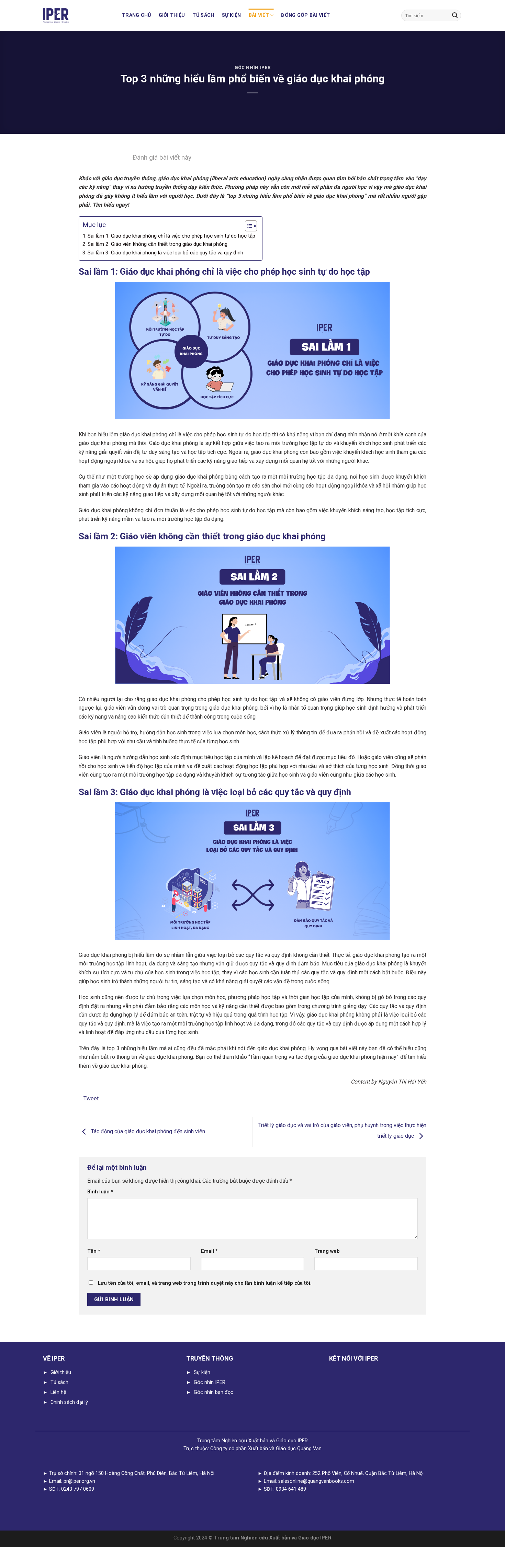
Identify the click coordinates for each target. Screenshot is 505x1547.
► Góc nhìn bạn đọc (209, 1392)
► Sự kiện (198, 1372)
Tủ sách (203, 15)
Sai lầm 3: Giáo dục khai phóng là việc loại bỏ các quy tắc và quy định (165, 253)
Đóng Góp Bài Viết (305, 15)
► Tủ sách (55, 1382)
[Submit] (455, 15)
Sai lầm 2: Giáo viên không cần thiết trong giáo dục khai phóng (157, 244)
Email (209, 1251)
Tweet (91, 1098)
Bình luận (100, 1192)
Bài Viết (259, 15)
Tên (93, 1251)
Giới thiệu (172, 15)
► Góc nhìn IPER (205, 1382)
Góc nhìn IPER (252, 67)
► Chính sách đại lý (65, 1402)
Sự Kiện (231, 15)
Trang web (327, 1251)
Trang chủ (136, 15)
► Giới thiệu (57, 1372)
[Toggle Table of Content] (247, 226)
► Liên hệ (54, 1392)
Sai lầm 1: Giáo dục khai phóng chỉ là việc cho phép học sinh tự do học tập (171, 236)
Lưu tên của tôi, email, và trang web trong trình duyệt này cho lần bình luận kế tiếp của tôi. (205, 1283)
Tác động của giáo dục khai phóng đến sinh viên (147, 1131)
